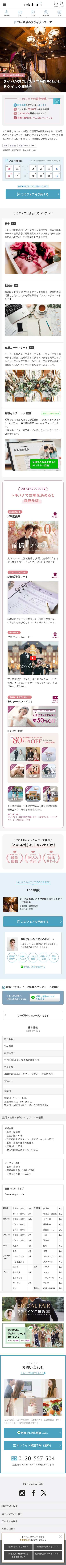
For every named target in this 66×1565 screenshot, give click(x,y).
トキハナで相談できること (32, 1373)
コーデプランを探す (12, 1513)
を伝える (45, 997)
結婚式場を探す (10, 1506)
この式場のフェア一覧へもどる (33, 1015)
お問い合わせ (8, 1528)
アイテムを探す (10, 1521)
